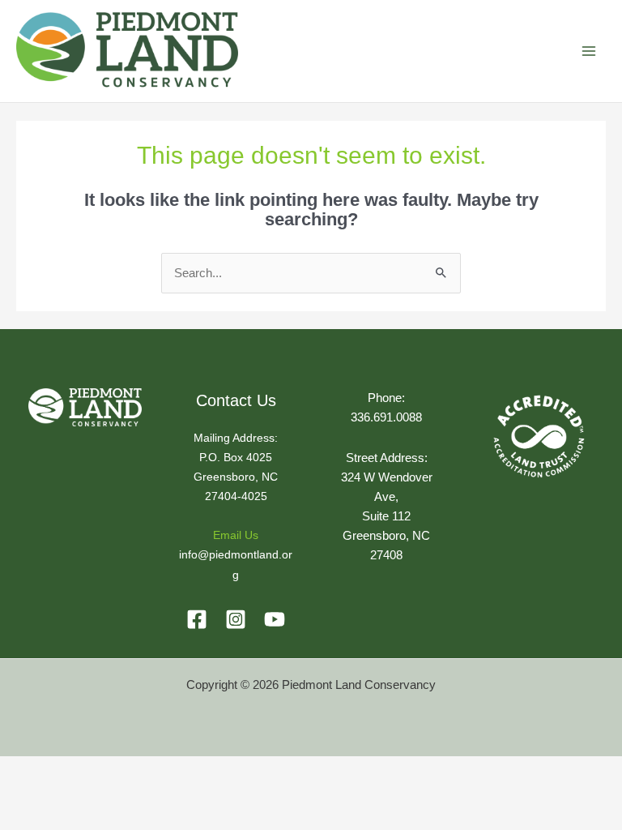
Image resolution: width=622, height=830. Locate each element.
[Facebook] (196, 619)
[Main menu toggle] (589, 51)
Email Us (235, 535)
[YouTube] (274, 619)
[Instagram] (235, 619)
